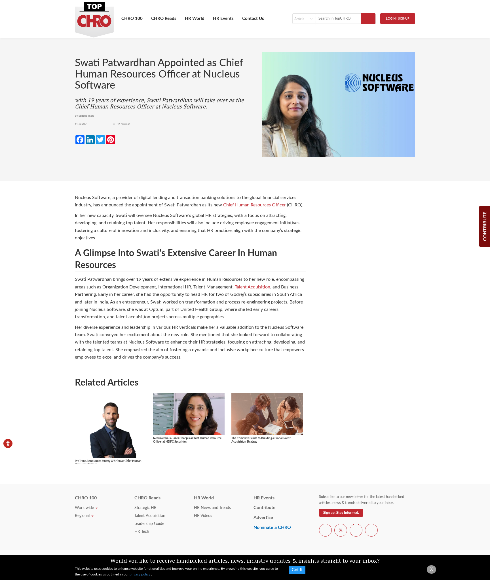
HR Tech (141, 532)
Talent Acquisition (252, 287)
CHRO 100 (132, 18)
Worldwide (85, 508)
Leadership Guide (149, 524)
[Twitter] (341, 531)
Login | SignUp (397, 18)
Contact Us (253, 18)
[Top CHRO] (94, 17)
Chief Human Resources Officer (254, 205)
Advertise (263, 517)
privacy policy (140, 574)
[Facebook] (325, 531)
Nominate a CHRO (272, 527)
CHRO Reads (163, 18)
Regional (83, 516)
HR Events (223, 18)
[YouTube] (356, 531)
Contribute (265, 507)
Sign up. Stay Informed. (341, 512)
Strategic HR (145, 508)
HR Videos (203, 516)
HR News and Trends (212, 508)
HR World (194, 18)
